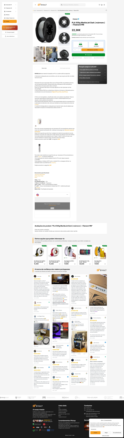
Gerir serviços (93, 429)
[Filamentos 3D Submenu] (16, 8)
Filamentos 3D (9, 8)
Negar (106, 432)
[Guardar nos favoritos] (106, 10)
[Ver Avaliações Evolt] (70, 333)
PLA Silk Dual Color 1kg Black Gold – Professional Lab (39, 261)
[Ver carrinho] (102, 5)
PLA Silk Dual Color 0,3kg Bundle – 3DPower (84, 261)
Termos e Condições (62, 409)
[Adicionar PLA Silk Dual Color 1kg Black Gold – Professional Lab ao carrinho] (45, 257)
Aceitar (95, 432)
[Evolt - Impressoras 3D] (42, 5)
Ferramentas (8, 11)
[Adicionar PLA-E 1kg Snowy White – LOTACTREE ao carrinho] (75, 257)
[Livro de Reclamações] (46, 424)
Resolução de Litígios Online (64, 413)
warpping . (53, 162)
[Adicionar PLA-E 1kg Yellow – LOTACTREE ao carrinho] (105, 257)
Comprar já (89, 54)
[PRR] (43, 430)
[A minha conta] (104, 5)
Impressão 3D (9, 4)
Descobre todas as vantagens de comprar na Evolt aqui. (89, 81)
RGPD (59, 415)
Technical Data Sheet (40, 174)
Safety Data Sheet (39, 176)
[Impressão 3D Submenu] (16, 4)
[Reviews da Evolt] (43, 420)
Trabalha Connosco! (62, 416)
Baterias (7, 14)
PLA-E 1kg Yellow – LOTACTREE (98, 261)
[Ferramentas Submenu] (16, 11)
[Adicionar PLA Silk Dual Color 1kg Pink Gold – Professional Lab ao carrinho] (60, 257)
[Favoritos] (99, 5)
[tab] (44, 68)
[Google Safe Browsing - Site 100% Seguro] (37, 424)
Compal (36, 104)
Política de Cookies (105, 435)
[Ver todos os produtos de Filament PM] (76, 19)
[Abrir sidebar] (35, 4)
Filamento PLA (53, 10)
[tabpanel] (55, 145)
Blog (59, 407)
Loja (35, 10)
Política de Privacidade (62, 410)
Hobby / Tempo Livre (10, 18)
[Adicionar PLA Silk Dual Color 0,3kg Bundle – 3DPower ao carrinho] (90, 257)
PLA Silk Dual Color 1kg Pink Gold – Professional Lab (54, 261)
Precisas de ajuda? (10, 32)
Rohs (36, 177)
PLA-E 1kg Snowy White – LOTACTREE (69, 261)
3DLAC (40, 156)
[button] (45, 30)
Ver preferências (117, 432)
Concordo (52, 208)
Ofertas (7, 21)
